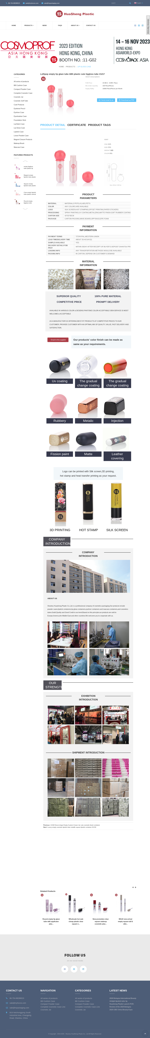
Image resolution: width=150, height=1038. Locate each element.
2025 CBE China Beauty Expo (121, 1010)
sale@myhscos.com (32, 3)
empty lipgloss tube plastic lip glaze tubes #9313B (28, 167)
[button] (57, 340)
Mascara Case (19, 147)
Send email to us (107, 100)
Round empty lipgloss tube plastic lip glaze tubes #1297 (29, 202)
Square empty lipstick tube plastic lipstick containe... (30, 185)
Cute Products (19, 105)
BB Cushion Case (20, 85)
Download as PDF (127, 100)
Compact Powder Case (22, 89)
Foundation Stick (20, 120)
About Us (74, 25)
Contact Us (90, 25)
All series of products (21, 81)
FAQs (60, 25)
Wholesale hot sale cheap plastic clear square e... (76, 921)
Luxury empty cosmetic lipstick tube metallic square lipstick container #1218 (71, 827)
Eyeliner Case (19, 112)
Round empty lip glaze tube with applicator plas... (51, 921)
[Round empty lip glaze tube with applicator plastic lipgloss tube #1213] (51, 904)
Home (14, 25)
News (44, 25)
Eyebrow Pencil (19, 108)
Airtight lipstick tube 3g (118, 1001)
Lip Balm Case (19, 124)
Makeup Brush (19, 143)
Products (28, 25)
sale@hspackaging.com (51, 3)
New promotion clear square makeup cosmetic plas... (101, 921)
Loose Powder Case (21, 135)
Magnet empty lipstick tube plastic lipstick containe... (30, 176)
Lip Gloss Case (84, 67)
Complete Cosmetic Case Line (23, 93)
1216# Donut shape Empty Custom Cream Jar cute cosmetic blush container (75, 825)
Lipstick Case (19, 132)
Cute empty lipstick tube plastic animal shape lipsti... (30, 193)
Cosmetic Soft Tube (21, 101)
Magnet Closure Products (23, 139)
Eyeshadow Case (20, 116)
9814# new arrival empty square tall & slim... (125, 921)
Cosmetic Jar (18, 97)
